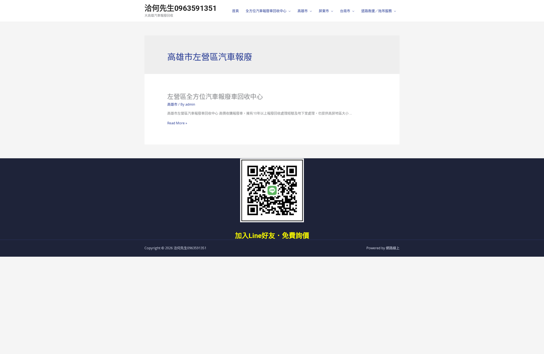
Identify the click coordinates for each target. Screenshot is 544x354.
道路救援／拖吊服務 (376, 10)
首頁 (235, 10)
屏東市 (324, 10)
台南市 (345, 10)
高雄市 (303, 10)
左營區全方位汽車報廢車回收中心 (215, 96)
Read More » (177, 123)
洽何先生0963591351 (180, 8)
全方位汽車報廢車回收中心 (266, 10)
